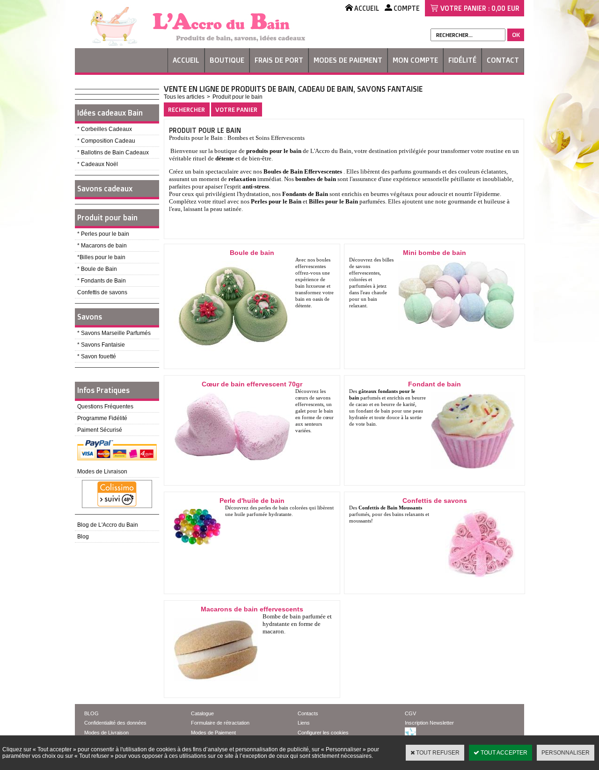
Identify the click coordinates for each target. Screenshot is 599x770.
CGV (410, 713)
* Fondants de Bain (101, 280)
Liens (304, 723)
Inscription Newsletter (429, 723)
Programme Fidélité (102, 418)
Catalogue (202, 713)
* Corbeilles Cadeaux (104, 129)
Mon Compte (415, 60)
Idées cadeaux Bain (110, 112)
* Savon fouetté (96, 356)
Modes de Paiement (348, 60)
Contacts (308, 713)
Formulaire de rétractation (220, 723)
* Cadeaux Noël (97, 164)
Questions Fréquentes (105, 406)
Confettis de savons (102, 292)
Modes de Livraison (102, 471)
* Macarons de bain (102, 245)
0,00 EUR (505, 8)
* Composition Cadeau (106, 141)
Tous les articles (184, 97)
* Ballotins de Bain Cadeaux (113, 152)
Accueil (186, 60)
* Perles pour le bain (103, 234)
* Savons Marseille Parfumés (114, 333)
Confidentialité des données (115, 723)
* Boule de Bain (97, 269)
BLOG (91, 713)
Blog (83, 536)
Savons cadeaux (104, 188)
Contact (503, 60)
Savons (89, 316)
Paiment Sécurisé (99, 430)
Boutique (227, 60)
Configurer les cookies (323, 732)
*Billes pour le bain (101, 257)
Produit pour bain (107, 217)
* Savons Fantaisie (101, 344)
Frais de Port (279, 60)
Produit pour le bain (237, 97)
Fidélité (462, 60)
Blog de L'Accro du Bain (107, 525)
